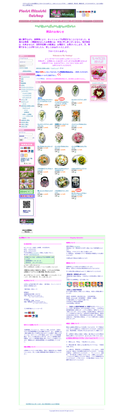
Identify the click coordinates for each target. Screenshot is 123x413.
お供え (23, 85)
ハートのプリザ (26, 95)
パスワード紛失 (23, 68)
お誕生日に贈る (25, 120)
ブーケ (24, 103)
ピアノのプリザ (26, 97)
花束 (22, 79)
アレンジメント (25, 77)
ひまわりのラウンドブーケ (79, 168)
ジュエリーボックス (97, 83)
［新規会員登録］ (27, 71)
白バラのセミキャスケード (45, 146)
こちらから (35, 252)
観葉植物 (23, 83)
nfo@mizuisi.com (34, 254)
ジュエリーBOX (26, 93)
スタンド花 (24, 99)
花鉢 (22, 81)
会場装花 (26, 112)
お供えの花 (24, 126)
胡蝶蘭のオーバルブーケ (62, 124)
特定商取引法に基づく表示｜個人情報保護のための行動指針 (43, 404)
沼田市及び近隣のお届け (28, 106)
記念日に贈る (24, 122)
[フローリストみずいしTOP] (27, 222)
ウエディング (24, 101)
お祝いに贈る (24, 124)
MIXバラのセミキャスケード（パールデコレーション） (45, 101)
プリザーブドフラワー (27, 87)
